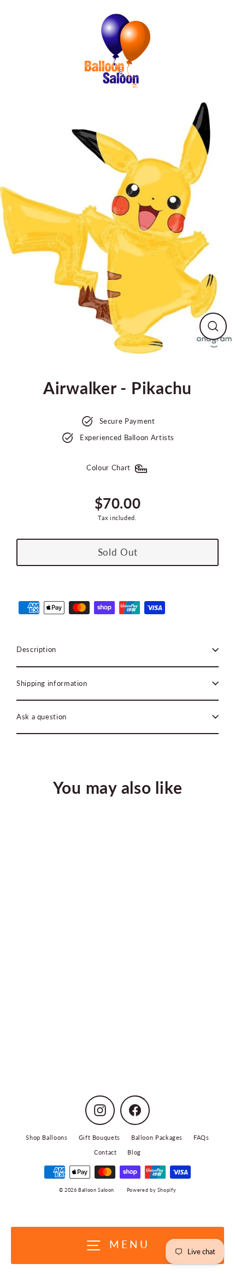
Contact (105, 1152)
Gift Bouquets (99, 1137)
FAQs (201, 1137)
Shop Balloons (46, 1137)
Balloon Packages (157, 1137)
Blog (134, 1152)
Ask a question (41, 716)
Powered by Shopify (151, 1190)
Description (36, 649)
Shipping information (51, 683)
